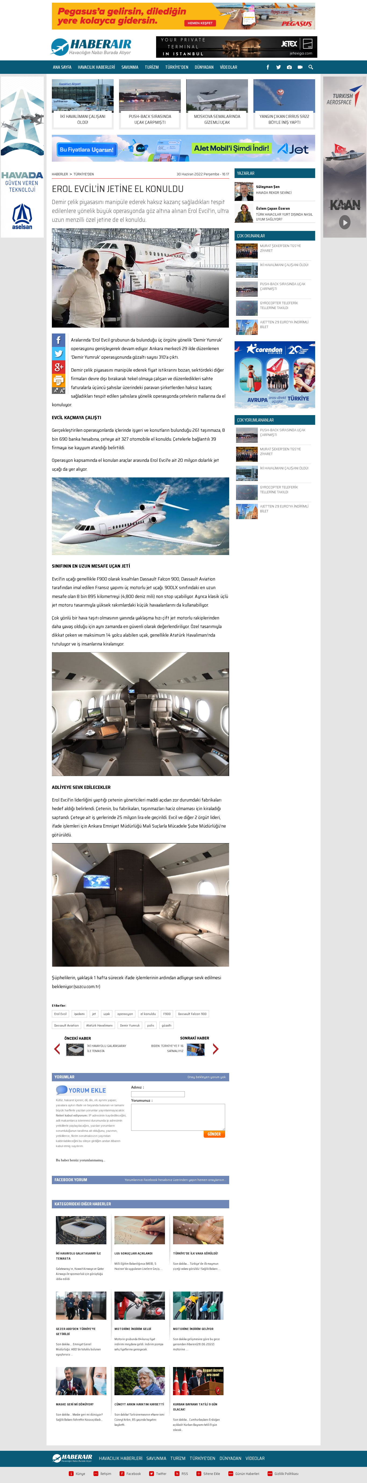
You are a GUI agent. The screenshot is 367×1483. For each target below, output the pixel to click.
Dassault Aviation (66, 1025)
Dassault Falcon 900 (192, 1013)
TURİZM (152, 67)
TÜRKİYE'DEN (176, 67)
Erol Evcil (60, 1013)
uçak (106, 1013)
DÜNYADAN (204, 67)
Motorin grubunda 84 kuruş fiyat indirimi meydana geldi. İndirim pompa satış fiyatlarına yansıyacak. (138, 1344)
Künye (80, 1474)
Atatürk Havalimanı (99, 1025)
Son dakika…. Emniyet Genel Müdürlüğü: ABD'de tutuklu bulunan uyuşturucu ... (78, 1349)
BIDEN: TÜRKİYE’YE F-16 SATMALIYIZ (167, 1048)
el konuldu (148, 1013)
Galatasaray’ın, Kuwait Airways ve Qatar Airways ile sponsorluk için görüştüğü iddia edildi (80, 1274)
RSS (185, 1474)
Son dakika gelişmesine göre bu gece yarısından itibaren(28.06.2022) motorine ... (196, 1344)
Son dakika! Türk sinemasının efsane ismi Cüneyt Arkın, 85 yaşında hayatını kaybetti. (139, 1419)
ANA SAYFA (62, 67)
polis (150, 1025)
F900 (167, 1013)
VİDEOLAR (228, 67)
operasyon (125, 1013)
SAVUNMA (129, 67)
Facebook (134, 1474)
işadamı (79, 1013)
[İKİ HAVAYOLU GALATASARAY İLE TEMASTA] (75, 1057)
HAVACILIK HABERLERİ (96, 67)
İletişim (105, 1474)
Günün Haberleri (247, 1474)
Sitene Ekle (211, 1474)
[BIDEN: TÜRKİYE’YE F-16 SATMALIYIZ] (195, 1057)
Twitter (161, 1474)
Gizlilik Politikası (286, 1474)
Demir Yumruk (130, 1025)
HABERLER (60, 174)
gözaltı (166, 1025)
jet (94, 1013)
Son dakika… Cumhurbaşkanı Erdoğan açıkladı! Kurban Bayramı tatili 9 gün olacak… (196, 1424)
